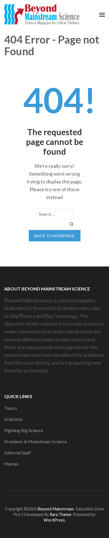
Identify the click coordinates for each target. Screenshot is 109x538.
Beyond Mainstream (55, 509)
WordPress (54, 520)
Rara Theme (60, 514)
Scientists (13, 419)
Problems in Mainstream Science (35, 441)
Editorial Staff (17, 452)
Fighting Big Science (23, 430)
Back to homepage (54, 235)
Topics (10, 408)
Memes (11, 463)
